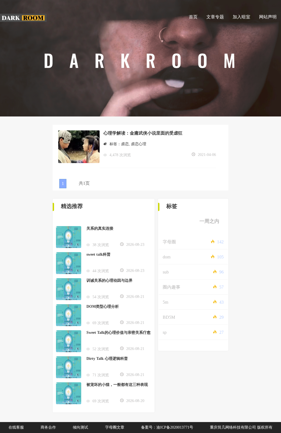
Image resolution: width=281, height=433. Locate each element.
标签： (115, 144)
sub (166, 272)
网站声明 (268, 17)
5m (165, 302)
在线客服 (16, 427)
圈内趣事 (171, 287)
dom (166, 257)
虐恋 (125, 144)
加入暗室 (241, 17)
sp (165, 332)
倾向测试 (80, 427)
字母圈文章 (114, 427)
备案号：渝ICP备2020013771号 (167, 427)
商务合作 (48, 427)
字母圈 (169, 242)
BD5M (169, 317)
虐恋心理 (138, 144)
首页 (193, 17)
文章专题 (215, 17)
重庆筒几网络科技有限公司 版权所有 (241, 427)
